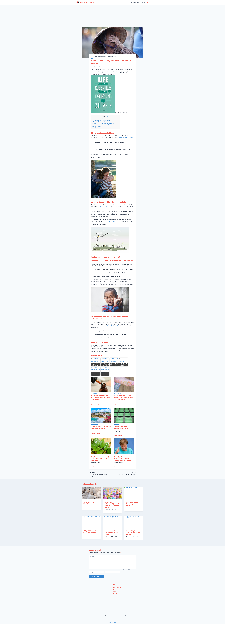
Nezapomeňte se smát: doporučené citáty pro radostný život (105, 124)
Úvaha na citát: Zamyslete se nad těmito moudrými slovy (98, 474)
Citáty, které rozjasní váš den (98, 118)
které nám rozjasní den (102, 206)
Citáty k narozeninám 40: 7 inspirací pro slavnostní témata (133, 503)
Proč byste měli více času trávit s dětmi (100, 121)
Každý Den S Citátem (96, 66)
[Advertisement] (112, 13)
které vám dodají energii (109, 221)
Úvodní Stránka (117, 587)
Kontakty (144, 2)
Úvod (131, 2)
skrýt (107, 116)
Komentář (92, 556)
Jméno (92, 572)
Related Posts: (95, 127)
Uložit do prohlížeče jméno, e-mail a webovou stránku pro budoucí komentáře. (128, 571)
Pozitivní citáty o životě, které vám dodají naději (126, 474)
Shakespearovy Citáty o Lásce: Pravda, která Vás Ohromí (112, 532)
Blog (92, 58)
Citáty (134, 2)
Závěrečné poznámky (96, 126)
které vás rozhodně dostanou (126, 137)
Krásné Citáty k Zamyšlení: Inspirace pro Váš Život (133, 532)
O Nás (138, 2)
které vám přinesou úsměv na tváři (110, 325)
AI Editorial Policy (112, 622)
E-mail (108, 572)
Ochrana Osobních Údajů (120, 615)
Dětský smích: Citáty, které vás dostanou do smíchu (103, 123)
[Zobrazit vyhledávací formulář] (148, 2)
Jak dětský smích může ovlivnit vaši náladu (101, 120)
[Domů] (91, 56)
